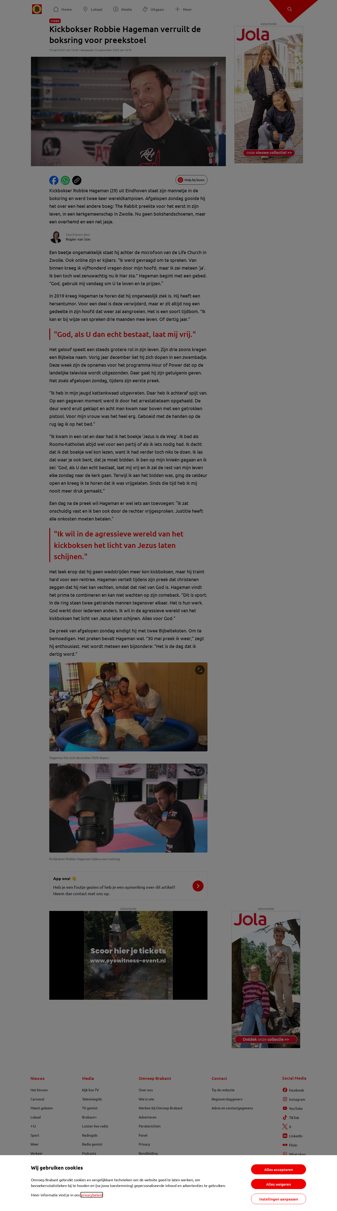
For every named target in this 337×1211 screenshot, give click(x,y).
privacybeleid (91, 1194)
